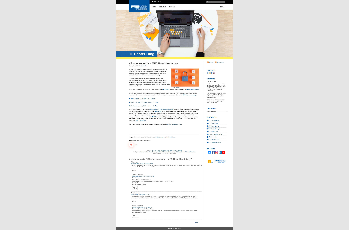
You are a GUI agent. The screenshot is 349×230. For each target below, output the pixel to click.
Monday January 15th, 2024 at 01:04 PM (142, 207)
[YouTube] (223, 152)
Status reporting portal (215, 134)
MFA (159, 152)
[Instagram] (216, 152)
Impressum (171, 228)
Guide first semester (215, 142)
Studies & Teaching (177, 150)
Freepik (177, 87)
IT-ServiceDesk (213, 131)
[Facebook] (213, 152)
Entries (211, 62)
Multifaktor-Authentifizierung (183, 152)
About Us (162, 7)
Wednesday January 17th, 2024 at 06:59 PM (143, 176)
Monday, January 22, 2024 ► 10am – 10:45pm (144, 106)
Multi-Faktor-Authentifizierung (168, 152)
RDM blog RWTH (214, 139)
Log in (222, 7)
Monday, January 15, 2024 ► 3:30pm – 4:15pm (144, 102)
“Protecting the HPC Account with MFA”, (162, 109)
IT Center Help (141, 120)
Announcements (156, 150)
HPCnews (163, 150)
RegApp (167, 89)
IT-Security (169, 150)
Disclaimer (178, 228)
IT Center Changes (214, 129)
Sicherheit (192, 152)
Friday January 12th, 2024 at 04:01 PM (140, 194)
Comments (220, 62)
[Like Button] (131, 144)
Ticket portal (212, 137)
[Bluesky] (209, 152)
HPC (150, 152)
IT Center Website (214, 120)
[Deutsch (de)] (210, 73)
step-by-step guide (193, 89)
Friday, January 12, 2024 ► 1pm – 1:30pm (143, 98)
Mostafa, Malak (144, 66)
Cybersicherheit (144, 152)
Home (154, 7)
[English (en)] (214, 73)
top (197, 222)
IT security (154, 152)
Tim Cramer (160, 137)
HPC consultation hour (175, 124)
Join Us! (172, 7)
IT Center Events (214, 126)
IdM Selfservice (158, 117)
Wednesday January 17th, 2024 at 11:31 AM (142, 163)
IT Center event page (190, 95)
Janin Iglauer (171, 137)
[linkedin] (220, 152)
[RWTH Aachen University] (139, 11)
